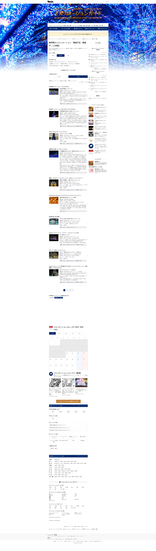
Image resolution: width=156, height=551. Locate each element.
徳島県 (62, 474)
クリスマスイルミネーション (61, 61)
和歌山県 (72, 471)
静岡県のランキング (58, 425)
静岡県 (68, 411)
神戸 (65, 471)
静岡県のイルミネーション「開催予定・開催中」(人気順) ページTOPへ (76, 526)
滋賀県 (76, 471)
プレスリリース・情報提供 (76, 541)
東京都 (56, 463)
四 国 (50, 474)
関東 (70, 25)
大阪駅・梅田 (64, 499)
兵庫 (50, 498)
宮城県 (56, 461)
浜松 (68, 55)
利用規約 (55, 541)
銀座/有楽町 (64, 495)
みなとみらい (64, 496)
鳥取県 (66, 472)
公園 (62, 65)
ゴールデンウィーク (63, 536)
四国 (97, 25)
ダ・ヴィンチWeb (55, 539)
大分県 (69, 476)
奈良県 (68, 471)
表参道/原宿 (51, 495)
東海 (86, 25)
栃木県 (81, 463)
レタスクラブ (50, 539)
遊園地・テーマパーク (55, 63)
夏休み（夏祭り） (73, 536)
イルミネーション (81, 536)
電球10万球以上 (65, 63)
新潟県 (62, 465)
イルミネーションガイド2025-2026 (55, 25)
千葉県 (71, 463)
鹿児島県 (76, 476)
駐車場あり (67, 65)
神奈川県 (65, 463)
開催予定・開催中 (53, 448)
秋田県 (68, 461)
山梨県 (56, 465)
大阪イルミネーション (102, 28)
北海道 (64, 25)
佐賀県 (59, 476)
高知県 (66, 474)
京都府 (59, 471)
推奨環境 (65, 541)
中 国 (50, 472)
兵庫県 (62, 471)
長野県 (59, 465)
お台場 (76, 495)
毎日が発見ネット (75, 539)
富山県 (59, 467)
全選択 (52, 61)
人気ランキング (78, 28)
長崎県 (62, 476)
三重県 (84, 411)
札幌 (58, 459)
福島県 (75, 461)
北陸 (84, 25)
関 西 (50, 471)
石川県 (56, 467)
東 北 (50, 461)
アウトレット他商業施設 (75, 63)
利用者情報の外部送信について (97, 541)
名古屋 (59, 469)
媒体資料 (82, 541)
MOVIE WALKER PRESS (68, 539)
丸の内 (62, 463)
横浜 (68, 463)
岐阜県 (60, 411)
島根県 (69, 472)
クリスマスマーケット (73, 61)
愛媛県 (59, 474)
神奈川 (75, 25)
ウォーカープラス (50, 536)
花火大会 (68, 536)
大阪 (91, 25)
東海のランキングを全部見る (100, 91)
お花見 (59, 536)
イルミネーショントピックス (54, 517)
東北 (68, 25)
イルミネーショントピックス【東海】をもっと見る (68, 401)
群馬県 (78, 463)
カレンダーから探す (65, 28)
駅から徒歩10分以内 (54, 65)
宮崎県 (73, 476)
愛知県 (76, 411)
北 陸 (50, 467)
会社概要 (91, 541)
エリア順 (58, 76)
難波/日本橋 (77, 499)
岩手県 (64, 461)
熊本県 (66, 476)
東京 (73, 25)
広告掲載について (86, 541)
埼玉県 (75, 463)
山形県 (71, 461)
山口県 (62, 472)
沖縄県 (80, 476)
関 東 (50, 463)
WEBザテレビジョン (61, 539)
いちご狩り (55, 536)
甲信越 (80, 25)
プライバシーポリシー (60, 541)
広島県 (56, 472)
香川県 (56, 474)
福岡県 (56, 476)
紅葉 (77, 536)
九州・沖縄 (101, 25)
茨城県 (85, 463)
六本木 (59, 463)
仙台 (58, 461)
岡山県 (59, 472)
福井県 (62, 467)
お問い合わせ (69, 541)
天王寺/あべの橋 (51, 500)
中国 (94, 25)
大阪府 (56, 471)
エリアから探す (54, 28)
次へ (70, 290)
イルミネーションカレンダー (54, 520)
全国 (50, 506)
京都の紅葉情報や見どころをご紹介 (95, 166)
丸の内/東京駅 (64, 493)
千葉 (77, 25)
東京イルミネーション (90, 28)
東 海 (50, 469)
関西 (89, 25)
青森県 (61, 461)
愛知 (50, 497)
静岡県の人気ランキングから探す (68, 70)
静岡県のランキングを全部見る (100, 68)
